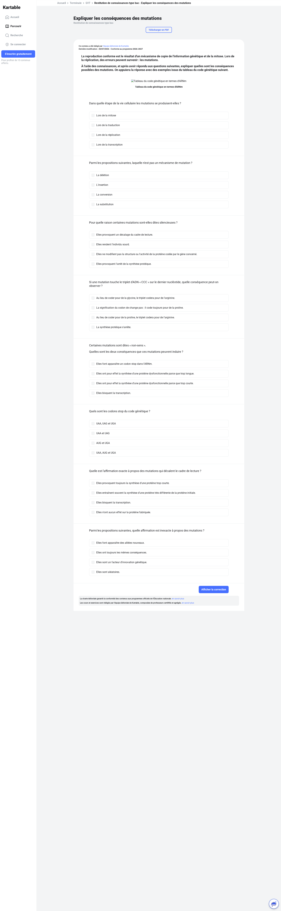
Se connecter (18, 44)
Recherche (16, 35)
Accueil (14, 17)
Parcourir (15, 26)
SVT (88, 3)
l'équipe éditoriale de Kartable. (116, 46)
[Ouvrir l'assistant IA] (273, 903)
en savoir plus (178, 599)
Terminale (76, 3)
